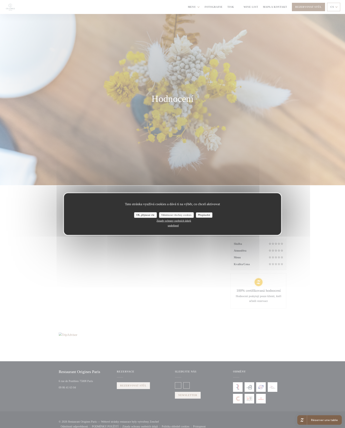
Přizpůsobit (204, 214)
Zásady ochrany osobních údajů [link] (174, 220)
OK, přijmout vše (145, 214)
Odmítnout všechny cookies (176, 214)
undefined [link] (173, 225)
